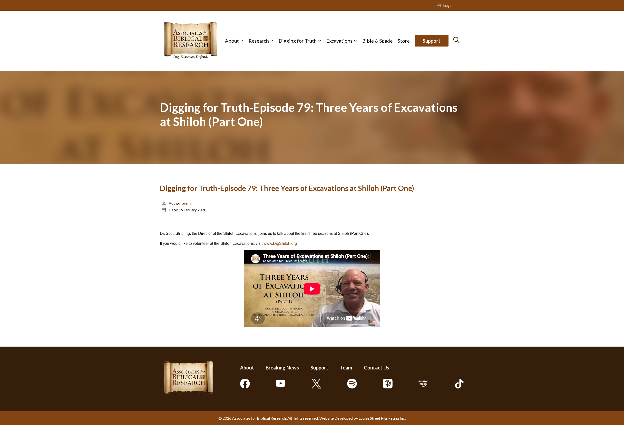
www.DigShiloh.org (280, 243)
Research (259, 41)
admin (187, 203)
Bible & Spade (377, 41)
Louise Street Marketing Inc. (382, 418)
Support (431, 41)
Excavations (339, 41)
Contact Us (376, 367)
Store (404, 41)
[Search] (456, 40)
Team (346, 367)
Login (447, 5)
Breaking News (282, 367)
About (232, 41)
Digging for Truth (298, 41)
